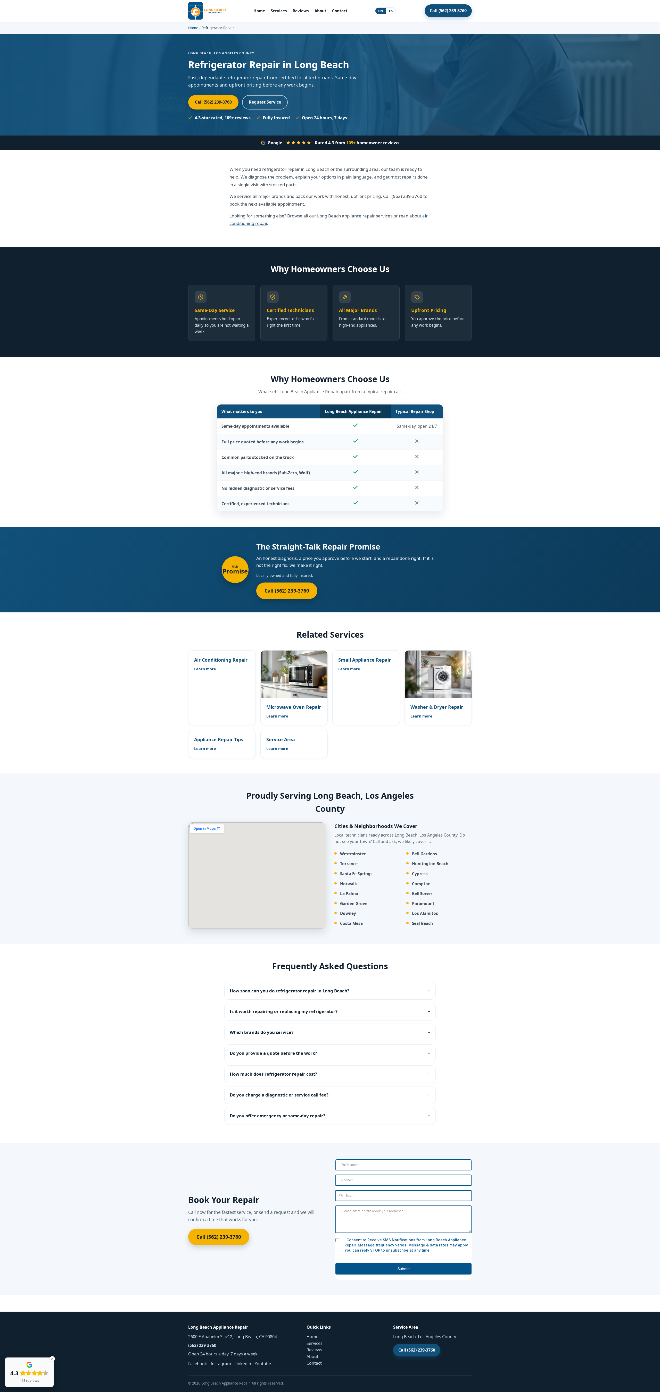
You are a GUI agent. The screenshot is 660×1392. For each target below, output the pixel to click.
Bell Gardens (424, 854)
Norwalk (348, 884)
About (320, 10)
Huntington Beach (430, 863)
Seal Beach (422, 923)
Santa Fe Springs (356, 873)
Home (259, 10)
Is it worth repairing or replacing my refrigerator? (283, 1011)
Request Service (265, 102)
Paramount (423, 903)
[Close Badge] (52, 1358)
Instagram (221, 1363)
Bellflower (422, 893)
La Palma (349, 893)
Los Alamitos (425, 913)
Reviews (301, 10)
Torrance (349, 863)
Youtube (263, 1363)
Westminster (353, 854)
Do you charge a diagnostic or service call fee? (279, 1095)
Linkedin (243, 1363)
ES (391, 11)
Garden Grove (353, 903)
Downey (348, 913)
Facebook (197, 1363)
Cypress (420, 873)
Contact (340, 10)
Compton (421, 884)
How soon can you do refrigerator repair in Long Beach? (289, 991)
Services (279, 10)
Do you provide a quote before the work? (273, 1053)
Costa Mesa (351, 923)
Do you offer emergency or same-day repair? (277, 1116)
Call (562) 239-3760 (448, 10)
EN (380, 11)
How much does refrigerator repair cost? (273, 1074)
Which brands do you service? (261, 1032)
